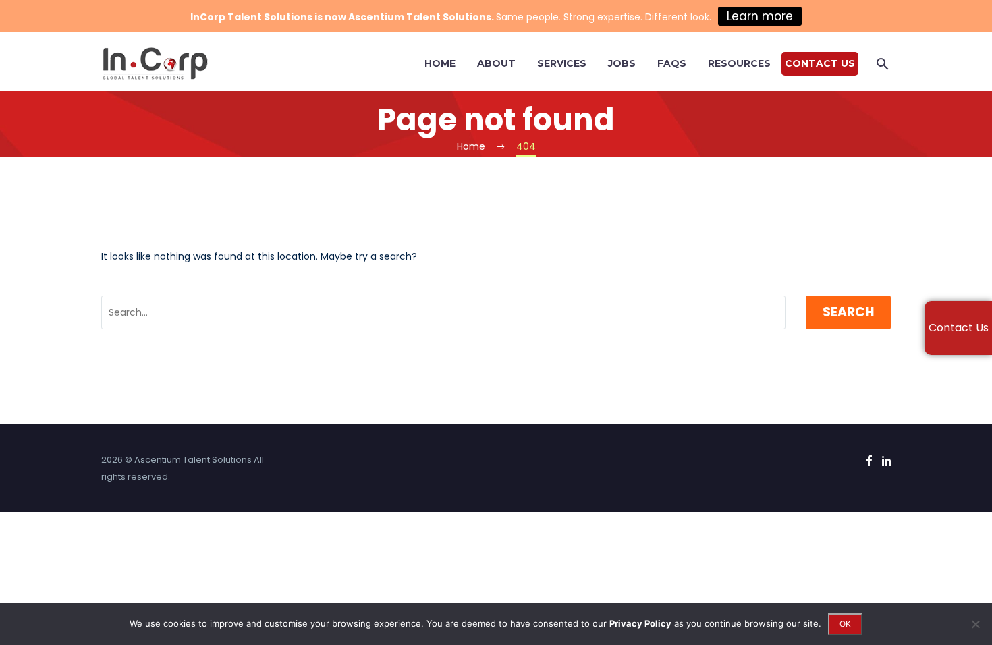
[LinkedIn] (886, 460)
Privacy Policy (640, 623)
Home (440, 63)
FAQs (671, 63)
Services (561, 63)
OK (845, 624)
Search (848, 312)
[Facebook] (869, 460)
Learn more (760, 16)
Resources (739, 63)
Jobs (622, 63)
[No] (975, 624)
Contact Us (820, 63)
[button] (883, 63)
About (496, 63)
